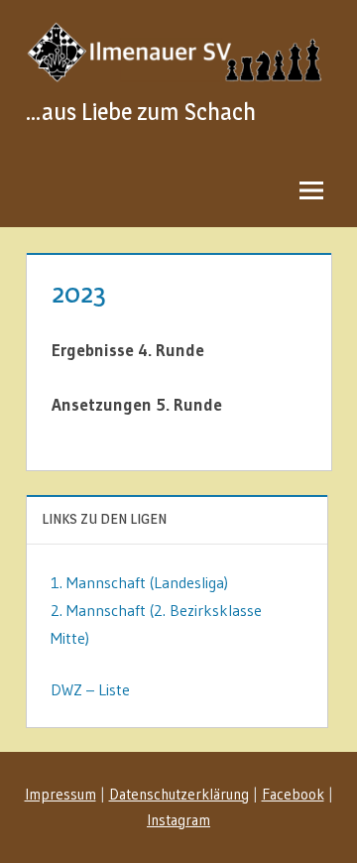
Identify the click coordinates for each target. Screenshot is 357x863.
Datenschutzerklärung (179, 794)
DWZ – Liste (90, 689)
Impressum (60, 794)
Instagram (178, 819)
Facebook (293, 794)
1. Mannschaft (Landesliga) (139, 582)
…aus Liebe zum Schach (141, 111)
